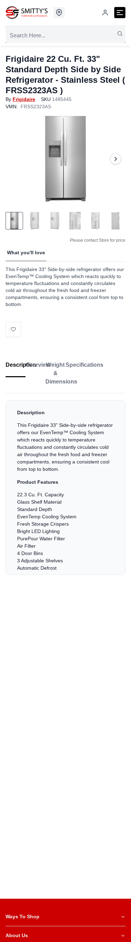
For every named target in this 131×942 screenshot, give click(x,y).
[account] (105, 12)
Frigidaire (24, 99)
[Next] (115, 159)
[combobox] (65, 35)
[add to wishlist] (13, 329)
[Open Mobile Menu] (119, 12)
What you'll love (26, 252)
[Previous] (15, 159)
